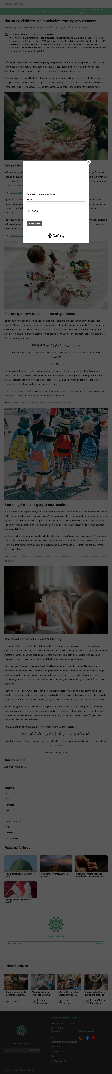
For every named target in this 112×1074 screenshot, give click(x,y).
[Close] (89, 162)
